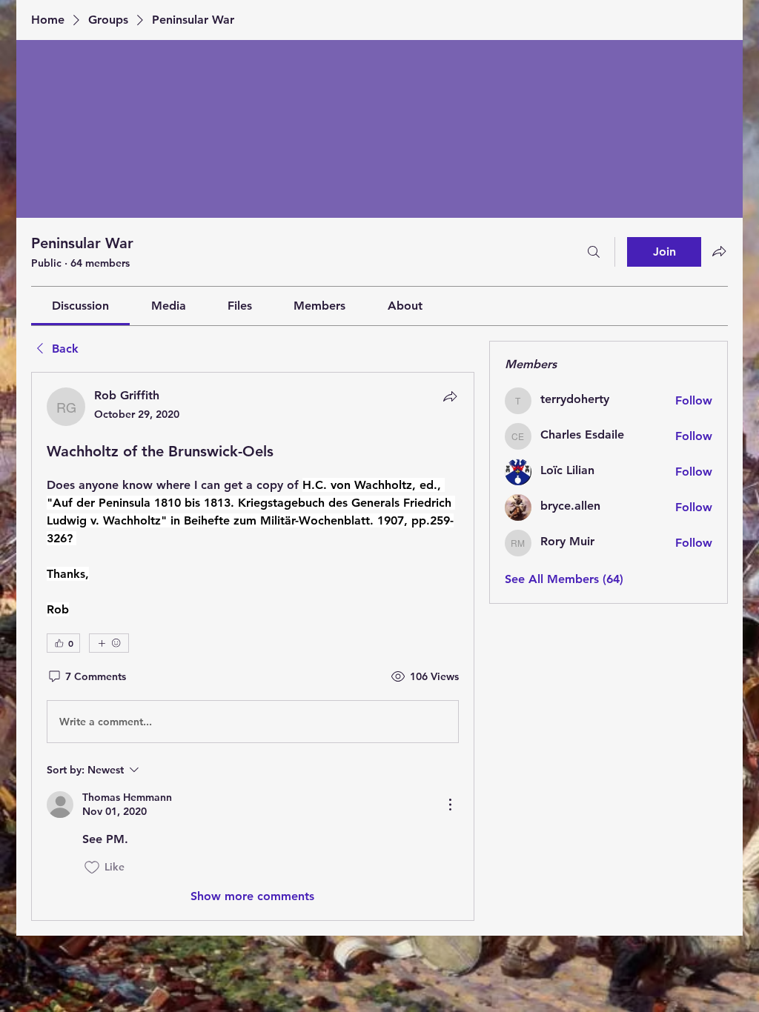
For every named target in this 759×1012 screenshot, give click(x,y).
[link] (80, 306)
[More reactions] (109, 643)
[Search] (594, 252)
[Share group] (719, 251)
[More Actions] (450, 804)
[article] (252, 646)
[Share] (450, 396)
